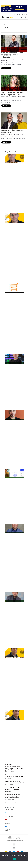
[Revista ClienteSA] (6, 805)
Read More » (6, 68)
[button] (21, 17)
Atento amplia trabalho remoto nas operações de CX (14, 782)
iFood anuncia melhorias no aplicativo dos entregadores (14, 775)
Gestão (21, 134)
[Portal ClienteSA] (6, 819)
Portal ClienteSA (9, 822)
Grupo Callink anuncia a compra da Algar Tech (12, 788)
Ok (14, 858)
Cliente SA (12, 134)
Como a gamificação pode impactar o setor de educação (13, 55)
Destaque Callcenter (5, 60)
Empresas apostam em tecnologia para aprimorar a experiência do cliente (14, 796)
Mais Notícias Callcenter (6, 97)
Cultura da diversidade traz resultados (13, 131)
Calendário (12, 96)
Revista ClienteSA (10, 807)
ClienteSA (7, 829)
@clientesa (8, 815)
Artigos (11, 59)
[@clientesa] (6, 812)
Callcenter (16, 59)
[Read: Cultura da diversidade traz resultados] (14, 120)
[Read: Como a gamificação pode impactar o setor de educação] (14, 43)
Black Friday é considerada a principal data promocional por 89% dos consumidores (14, 768)
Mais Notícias (23, 96)
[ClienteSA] (6, 826)
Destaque (20, 59)
